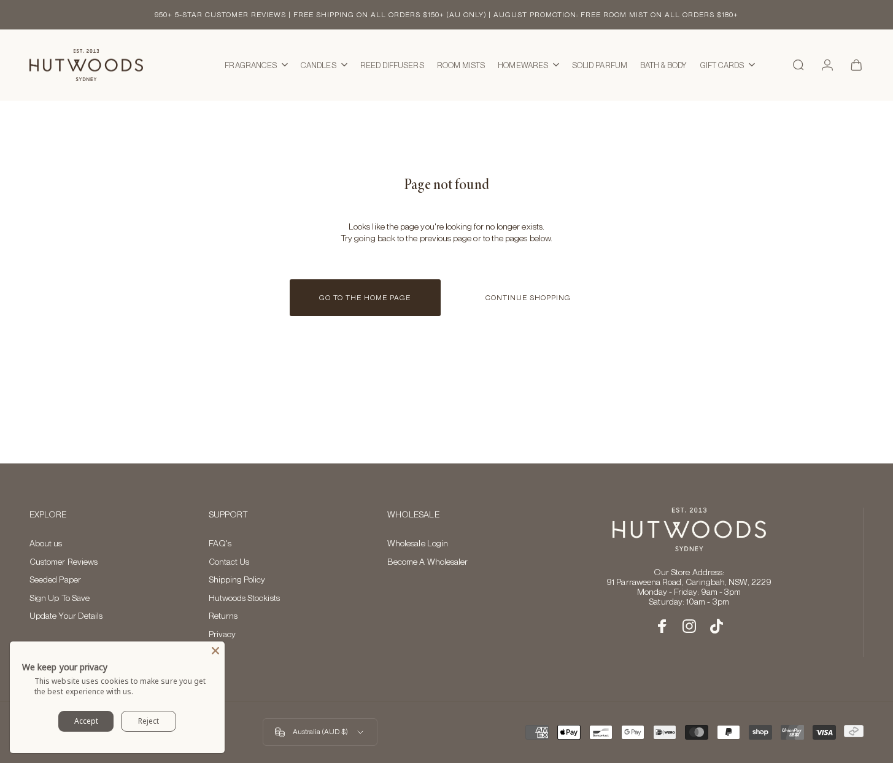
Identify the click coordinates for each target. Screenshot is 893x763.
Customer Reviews (63, 562)
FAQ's (220, 543)
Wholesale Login (417, 543)
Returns (223, 616)
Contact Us (229, 562)
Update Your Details (65, 616)
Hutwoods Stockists (244, 598)
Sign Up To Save (59, 598)
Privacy (222, 634)
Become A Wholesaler (427, 562)
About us (46, 543)
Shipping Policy (237, 579)
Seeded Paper (55, 579)
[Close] (215, 651)
